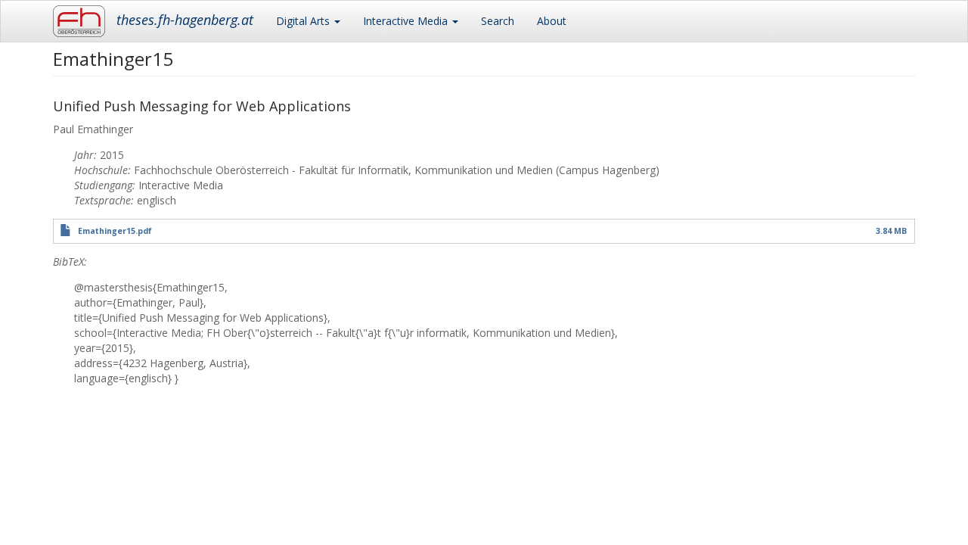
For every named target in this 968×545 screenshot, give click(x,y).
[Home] (84, 21)
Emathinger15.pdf (115, 231)
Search (497, 21)
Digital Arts (304, 21)
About (551, 21)
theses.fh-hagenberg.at (184, 20)
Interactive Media (407, 21)
